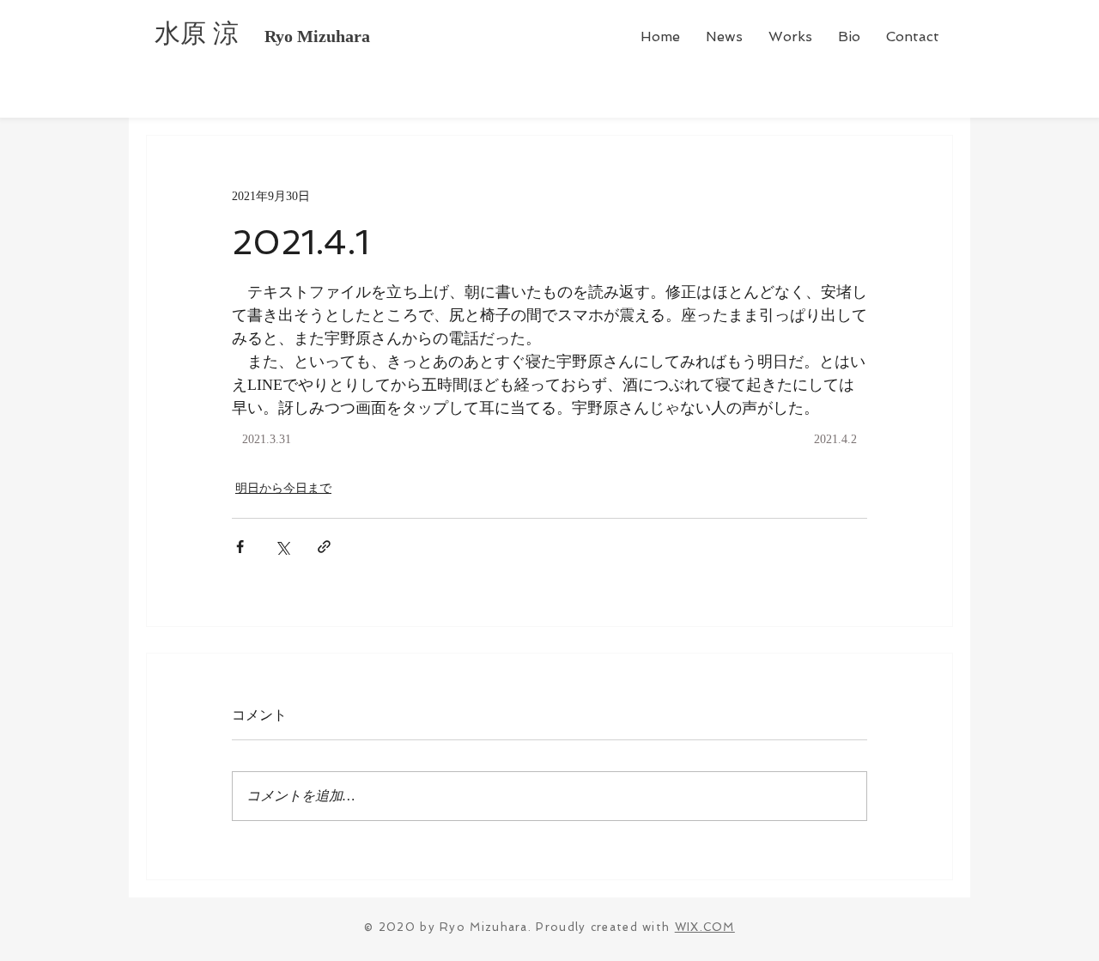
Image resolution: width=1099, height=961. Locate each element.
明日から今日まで (283, 488)
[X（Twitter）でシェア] (282, 546)
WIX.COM (705, 927)
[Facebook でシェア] (240, 546)
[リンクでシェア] (324, 546)
